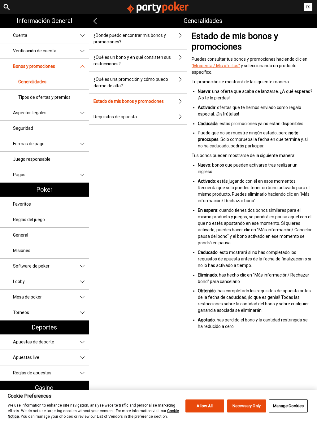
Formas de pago (29, 143)
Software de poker (31, 266)
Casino (44, 387)
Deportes (44, 327)
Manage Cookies (288, 405)
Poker (44, 189)
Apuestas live (26, 357)
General (20, 235)
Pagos (19, 174)
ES (308, 7)
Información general (44, 20)
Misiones (21, 250)
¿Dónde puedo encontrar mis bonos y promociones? (129, 38)
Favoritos (22, 204)
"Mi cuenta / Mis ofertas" (216, 65)
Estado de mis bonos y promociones (128, 101)
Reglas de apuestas (32, 372)
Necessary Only (246, 405)
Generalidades (32, 81)
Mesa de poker (27, 296)
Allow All (205, 405)
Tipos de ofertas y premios (44, 97)
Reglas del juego (29, 219)
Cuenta (20, 35)
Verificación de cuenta (34, 50)
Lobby (19, 281)
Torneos (21, 312)
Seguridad (23, 128)
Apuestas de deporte (33, 341)
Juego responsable (31, 159)
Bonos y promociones (34, 66)
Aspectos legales (29, 112)
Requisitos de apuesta (115, 116)
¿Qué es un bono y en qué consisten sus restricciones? (132, 60)
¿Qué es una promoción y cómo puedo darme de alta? (130, 82)
